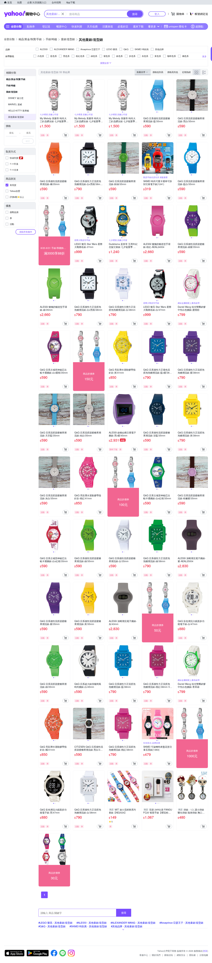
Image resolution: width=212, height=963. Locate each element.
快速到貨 (77, 26)
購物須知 (168, 955)
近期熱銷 (186, 72)
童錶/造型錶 (12, 91)
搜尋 (123, 912)
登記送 (46, 26)
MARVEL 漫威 (15, 104)
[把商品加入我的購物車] (65, 135)
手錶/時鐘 (10, 85)
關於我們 (156, 955)
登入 (157, 14)
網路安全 (181, 955)
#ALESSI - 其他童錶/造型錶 (92, 922)
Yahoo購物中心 (22, 14)
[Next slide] (68, 95)
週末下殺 (138, 26)
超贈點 (199, 26)
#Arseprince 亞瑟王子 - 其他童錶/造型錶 (181, 922)
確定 (28, 141)
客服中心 (143, 955)
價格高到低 (172, 72)
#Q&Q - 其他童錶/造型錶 (52, 926)
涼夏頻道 (107, 26)
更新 (205, 950)
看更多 (152, 26)
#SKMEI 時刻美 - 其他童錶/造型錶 (88, 926)
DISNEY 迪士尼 (15, 98)
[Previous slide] (41, 95)
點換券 (31, 26)
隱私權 (192, 955)
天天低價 (92, 26)
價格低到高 (158, 72)
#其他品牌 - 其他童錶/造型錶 (126, 926)
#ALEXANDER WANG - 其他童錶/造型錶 (133, 922)
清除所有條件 (25, 231)
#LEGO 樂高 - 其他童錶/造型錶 (55, 922)
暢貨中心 (61, 26)
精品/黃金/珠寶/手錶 (15, 79)
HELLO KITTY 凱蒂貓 (18, 110)
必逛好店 (123, 26)
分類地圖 (203, 955)
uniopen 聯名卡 (178, 26)
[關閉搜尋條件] (63, 14)
